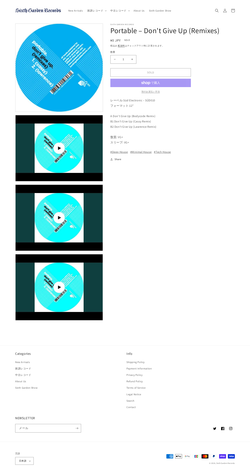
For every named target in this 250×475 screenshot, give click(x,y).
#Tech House (162, 152)
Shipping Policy (135, 362)
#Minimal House (141, 152)
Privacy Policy (134, 375)
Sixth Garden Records (225, 463)
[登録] (77, 428)
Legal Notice (133, 394)
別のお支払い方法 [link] (150, 91)
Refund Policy (134, 381)
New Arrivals (22, 362)
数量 (112, 52)
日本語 (22, 460)
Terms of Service (136, 387)
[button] (96, 10)
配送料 (121, 45)
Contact (131, 407)
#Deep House (119, 152)
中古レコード (23, 375)
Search (130, 400)
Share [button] (118, 159)
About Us (20, 381)
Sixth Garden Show (26, 387)
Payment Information (139, 368)
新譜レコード (23, 368)
